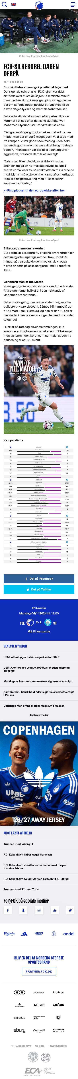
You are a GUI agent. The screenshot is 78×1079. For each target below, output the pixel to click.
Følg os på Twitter (70, 910)
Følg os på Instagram (39, 910)
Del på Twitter (41, 589)
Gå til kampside (39, 631)
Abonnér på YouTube (55, 910)
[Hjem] (39, 5)
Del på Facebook (41, 578)
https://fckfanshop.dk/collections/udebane (33, 723)
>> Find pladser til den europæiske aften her (34, 190)
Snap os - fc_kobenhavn (23, 910)
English (14, 4)
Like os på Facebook (8, 910)
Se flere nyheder (39, 715)
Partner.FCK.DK (39, 971)
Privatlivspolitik (58, 1045)
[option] (39, 31)
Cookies (39, 1045)
